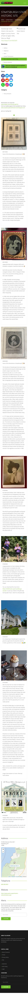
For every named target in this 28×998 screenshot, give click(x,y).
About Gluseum (6, 952)
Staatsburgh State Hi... (14, 865)
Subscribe (5, 918)
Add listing (4, 966)
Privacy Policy (5, 957)
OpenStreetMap (19, 876)
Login (3, 969)
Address (5, 48)
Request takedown (8, 62)
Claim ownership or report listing (11, 59)
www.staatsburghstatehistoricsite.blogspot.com (13, 107)
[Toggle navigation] (25, 3)
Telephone (6, 50)
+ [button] (3, 849)
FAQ (3, 960)
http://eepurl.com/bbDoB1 (9, 40)
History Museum (7, 93)
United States (9, 19)
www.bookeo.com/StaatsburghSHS (9, 104)
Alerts (5, 53)
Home (2, 19)
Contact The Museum (8, 56)
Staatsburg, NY (18, 19)
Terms (3, 954)
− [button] (3, 851)
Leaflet (9, 876)
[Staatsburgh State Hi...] (14, 863)
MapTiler (13, 876)
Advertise (4, 964)
